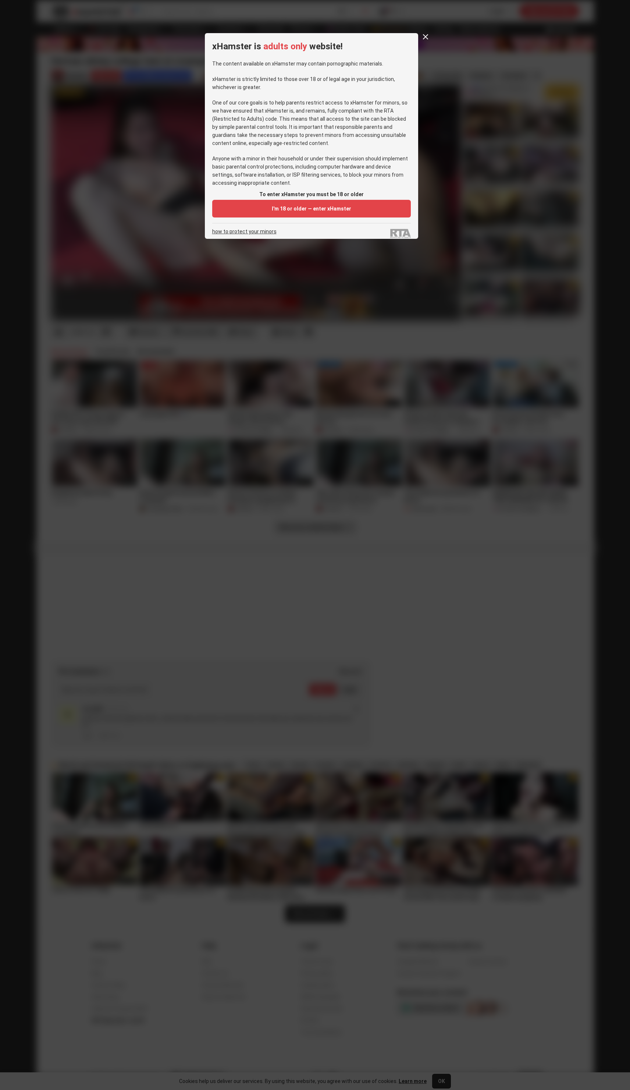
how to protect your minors (244, 231)
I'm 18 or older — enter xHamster (311, 209)
